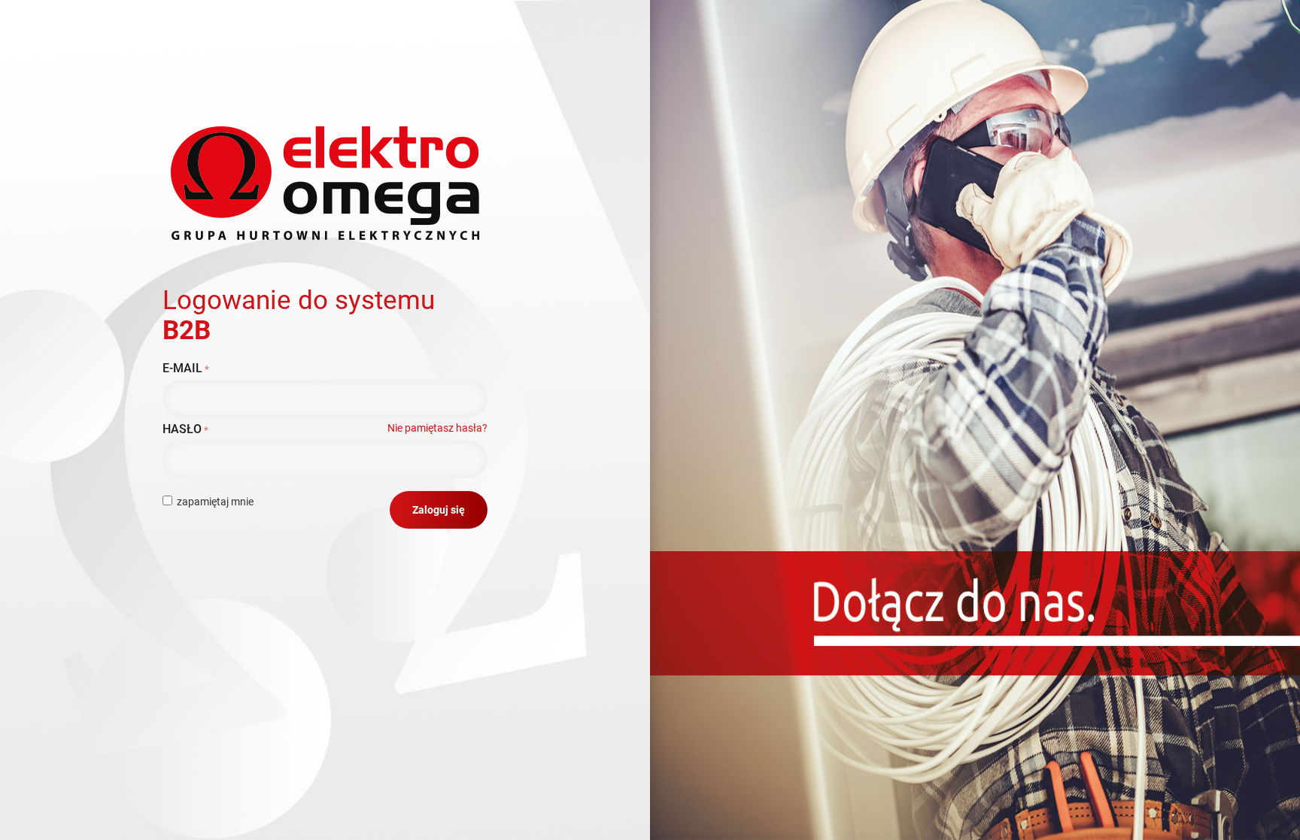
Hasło (182, 429)
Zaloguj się (438, 510)
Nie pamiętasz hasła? (437, 428)
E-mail (182, 368)
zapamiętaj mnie (215, 502)
